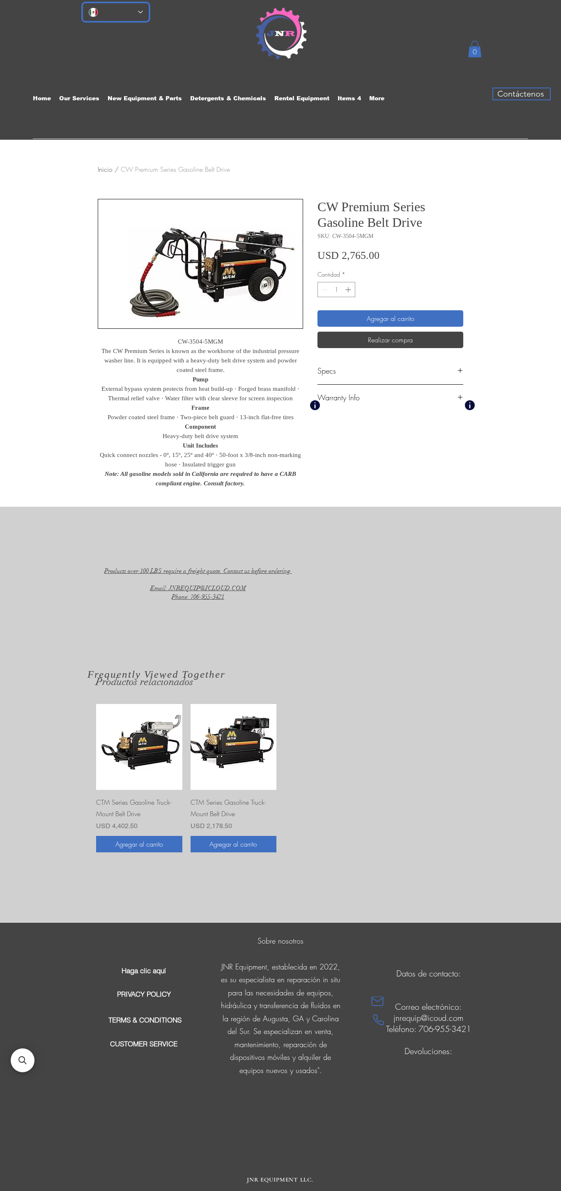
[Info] (315, 405)
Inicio (105, 169)
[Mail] (377, 1001)
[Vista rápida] (139, 747)
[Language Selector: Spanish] (115, 12)
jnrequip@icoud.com (428, 1017)
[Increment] (349, 289)
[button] (475, 49)
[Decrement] (324, 289)
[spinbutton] (336, 289)
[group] (280, 778)
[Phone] (378, 1020)
